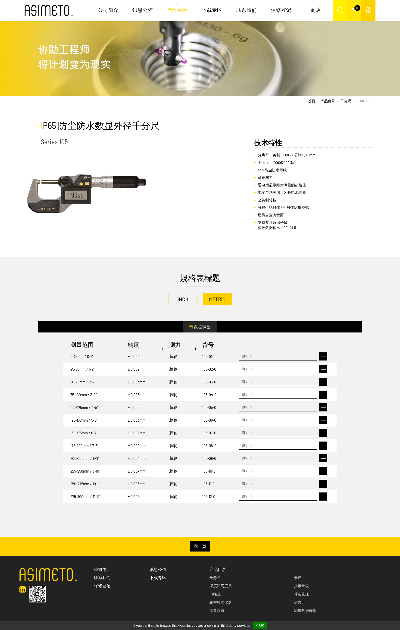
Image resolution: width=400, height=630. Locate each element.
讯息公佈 (142, 10)
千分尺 (345, 101)
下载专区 (212, 10)
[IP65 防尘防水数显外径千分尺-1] (86, 193)
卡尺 (297, 577)
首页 (311, 101)
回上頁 (200, 546)
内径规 (215, 594)
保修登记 (281, 10)
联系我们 (246, 10)
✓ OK (259, 625)
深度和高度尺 (220, 585)
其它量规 (301, 594)
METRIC (217, 299)
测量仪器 (216, 610)
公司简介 (108, 10)
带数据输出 (200, 326)
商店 (316, 10)
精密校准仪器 (220, 602)
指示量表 (301, 585)
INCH (183, 299)
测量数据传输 (305, 610)
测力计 (299, 602)
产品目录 (327, 101)
